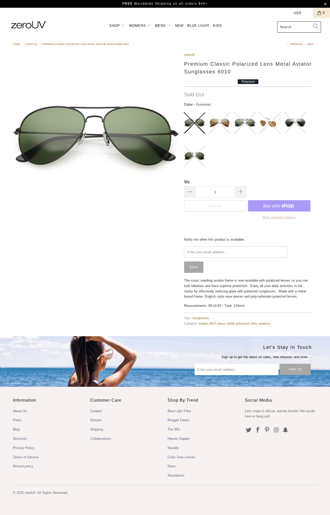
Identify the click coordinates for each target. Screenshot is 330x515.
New (179, 26)
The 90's (174, 429)
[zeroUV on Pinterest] (267, 430)
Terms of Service (25, 457)
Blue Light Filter (179, 411)
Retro (172, 466)
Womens (138, 26)
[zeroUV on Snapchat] (286, 430)
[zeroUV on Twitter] (249, 430)
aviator (203, 323)
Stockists (20, 439)
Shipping (96, 429)
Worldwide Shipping (147, 3)
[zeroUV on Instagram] (276, 430)
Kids (217, 26)
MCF (212, 323)
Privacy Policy (24, 448)
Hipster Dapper (179, 439)
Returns (96, 420)
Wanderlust (176, 475)
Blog (16, 429)
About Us (20, 411)
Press (17, 420)
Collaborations (100, 439)
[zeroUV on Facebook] (258, 430)
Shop (115, 26)
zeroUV (189, 55)
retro (254, 323)
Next (311, 44)
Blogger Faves (178, 420)
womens (264, 323)
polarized (242, 323)
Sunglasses (200, 318)
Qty (186, 182)
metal (230, 323)
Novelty (173, 448)
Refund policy (23, 466)
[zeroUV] (29, 24)
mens (221, 323)
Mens (161, 26)
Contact (96, 411)
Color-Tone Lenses (181, 457)
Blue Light (198, 26)
